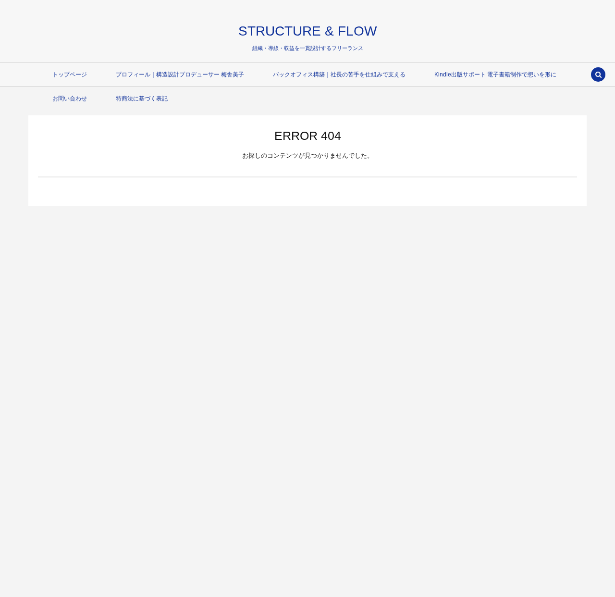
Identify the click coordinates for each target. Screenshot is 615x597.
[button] (598, 75)
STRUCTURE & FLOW (307, 31)
